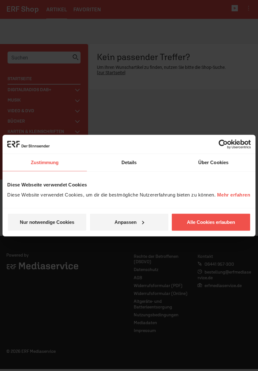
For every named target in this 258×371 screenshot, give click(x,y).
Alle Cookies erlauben (211, 221)
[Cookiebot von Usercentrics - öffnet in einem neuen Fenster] (223, 144)
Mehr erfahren (233, 194)
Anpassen (126, 221)
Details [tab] (129, 162)
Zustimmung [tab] (45, 162)
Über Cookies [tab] (213, 162)
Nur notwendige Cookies (47, 221)
